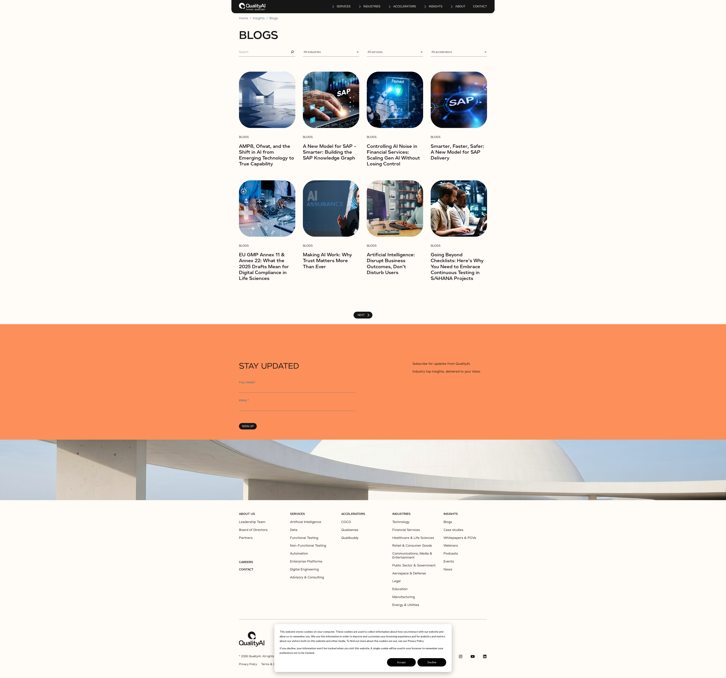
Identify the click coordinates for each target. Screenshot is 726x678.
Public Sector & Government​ (414, 565)
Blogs (273, 18)
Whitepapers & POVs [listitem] (460, 538)
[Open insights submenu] (425, 6)
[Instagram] (460, 656)
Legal (396, 581)
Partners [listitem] (246, 538)
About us (247, 514)
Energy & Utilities (405, 605)
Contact (480, 6)
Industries (371, 6)
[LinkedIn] (484, 656)
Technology (401, 522)
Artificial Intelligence (305, 522)
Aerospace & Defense (409, 573)
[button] (341, 6)
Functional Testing (304, 538)
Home (243, 18)
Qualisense (349, 530)
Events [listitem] (449, 561)
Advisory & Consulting (307, 577)
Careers (246, 562)
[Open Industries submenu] (360, 6)
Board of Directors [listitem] (253, 530)
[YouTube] (472, 656)
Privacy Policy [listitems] (248, 664)
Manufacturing (403, 597)
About (460, 6)
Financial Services (406, 530)
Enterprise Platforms (306, 561)
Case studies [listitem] (453, 530)
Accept (401, 662)
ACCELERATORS (353, 514)
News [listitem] (448, 569)
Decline (431, 662)
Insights (451, 514)
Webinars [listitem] (451, 546)
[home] (252, 6)
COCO (346, 522)
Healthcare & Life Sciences (413, 538)
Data (293, 530)
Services (297, 514)
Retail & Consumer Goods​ (412, 546)
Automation (299, 554)
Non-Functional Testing (308, 546)
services (344, 6)
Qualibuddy (349, 538)
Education (400, 589)
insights (435, 6)
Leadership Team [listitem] (252, 522)
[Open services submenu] (333, 6)
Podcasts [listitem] (451, 554)
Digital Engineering (304, 569)
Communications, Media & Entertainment (412, 555)
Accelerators (404, 6)
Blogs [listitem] (448, 522)
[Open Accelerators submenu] (390, 6)
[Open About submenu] (452, 6)
